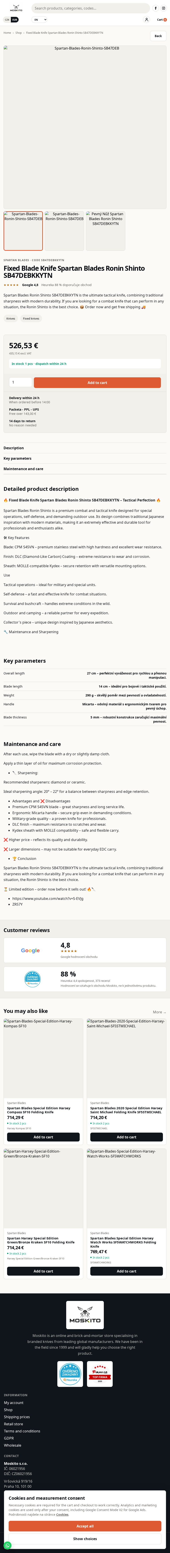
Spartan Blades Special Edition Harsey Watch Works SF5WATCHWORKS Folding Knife (123, 1242)
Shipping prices (17, 1416)
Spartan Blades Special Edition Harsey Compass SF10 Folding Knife (38, 1110)
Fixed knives (31, 318)
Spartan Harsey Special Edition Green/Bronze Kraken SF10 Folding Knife (41, 1240)
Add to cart (97, 382)
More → (159, 1012)
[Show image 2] (64, 231)
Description (14, 447)
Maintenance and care (23, 468)
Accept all (85, 1526)
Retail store (13, 1424)
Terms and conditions (22, 1431)
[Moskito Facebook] (155, 8)
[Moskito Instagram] (163, 8)
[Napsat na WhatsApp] (8, 1545)
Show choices (85, 1538)
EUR (14, 19)
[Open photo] (85, 127)
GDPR (9, 1438)
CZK (7, 19)
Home (7, 33)
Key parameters (17, 458)
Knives (10, 318)
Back (158, 36)
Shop (18, 33)
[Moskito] (16, 8)
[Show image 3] (105, 231)
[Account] (146, 19)
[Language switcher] (39, 19)
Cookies (62, 1514)
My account (13, 1402)
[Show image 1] (23, 231)
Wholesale (12, 1445)
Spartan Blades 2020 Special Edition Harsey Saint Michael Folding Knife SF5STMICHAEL (126, 1110)
